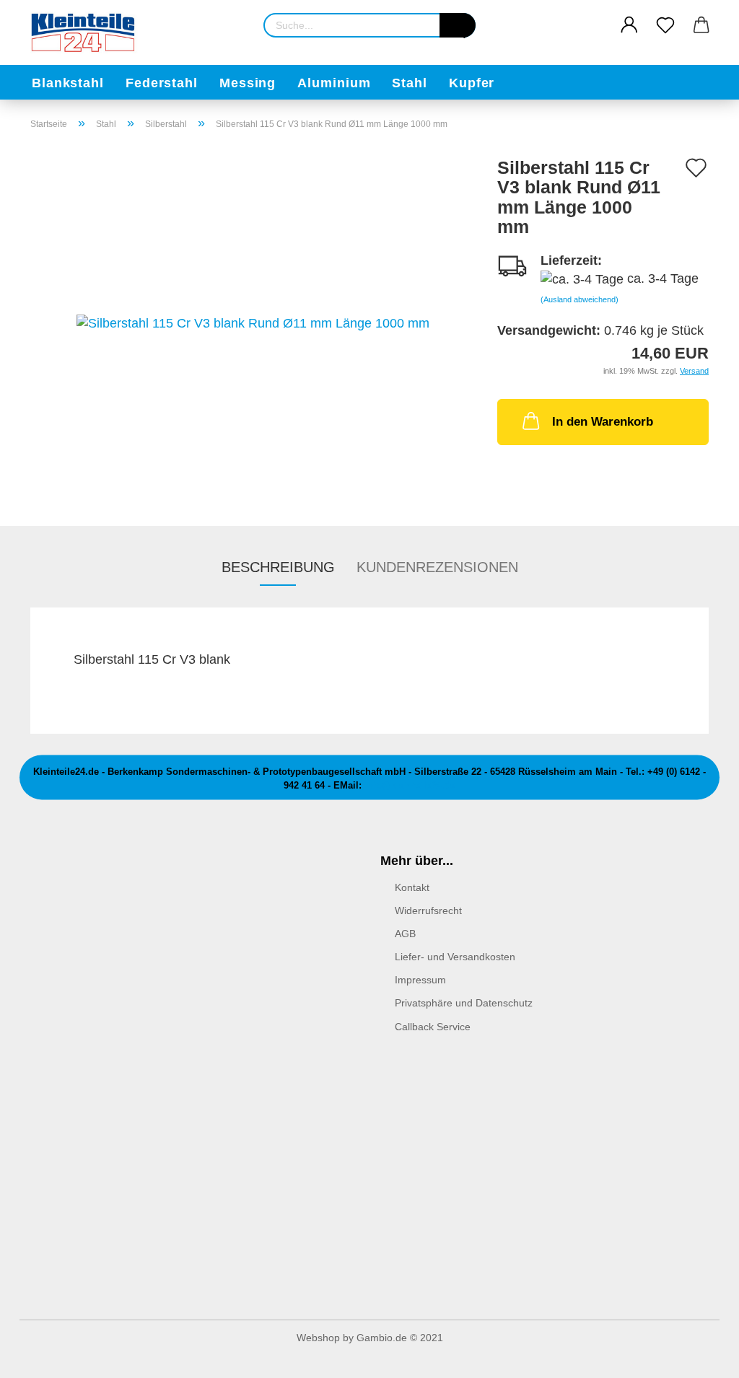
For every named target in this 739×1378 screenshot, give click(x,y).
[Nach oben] (699, 1356)
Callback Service (433, 1026)
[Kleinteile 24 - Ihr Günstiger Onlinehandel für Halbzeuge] (89, 32)
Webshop (318, 1337)
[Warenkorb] (701, 25)
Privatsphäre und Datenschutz (464, 1003)
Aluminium (333, 83)
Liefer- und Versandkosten (455, 956)
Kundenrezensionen (437, 567)
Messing (247, 83)
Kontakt (412, 887)
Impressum (420, 980)
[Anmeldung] (629, 25)
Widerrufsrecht (428, 910)
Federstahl (162, 83)
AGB (405, 933)
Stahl (409, 83)
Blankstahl (68, 83)
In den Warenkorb (602, 422)
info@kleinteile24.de (409, 785)
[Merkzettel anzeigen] (665, 25)
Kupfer (471, 83)
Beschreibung (278, 567)
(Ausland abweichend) (579, 299)
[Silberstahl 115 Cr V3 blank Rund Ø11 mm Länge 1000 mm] (252, 322)
